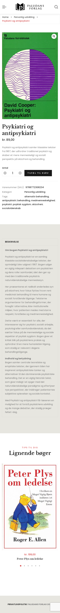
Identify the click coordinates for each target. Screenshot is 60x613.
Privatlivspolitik (17, 604)
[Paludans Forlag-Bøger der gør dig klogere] (30, 7)
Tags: (5, 196)
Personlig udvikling (34, 192)
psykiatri (7, 204)
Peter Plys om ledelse (30, 558)
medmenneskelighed (43, 200)
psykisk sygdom (22, 204)
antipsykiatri (9, 200)
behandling (23, 200)
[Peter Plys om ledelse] (30, 507)
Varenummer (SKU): (13, 187)
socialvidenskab (11, 208)
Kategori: (7, 192)
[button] (54, 36)
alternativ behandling (36, 196)
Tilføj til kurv (38, 173)
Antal (5, 168)
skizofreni (37, 204)
